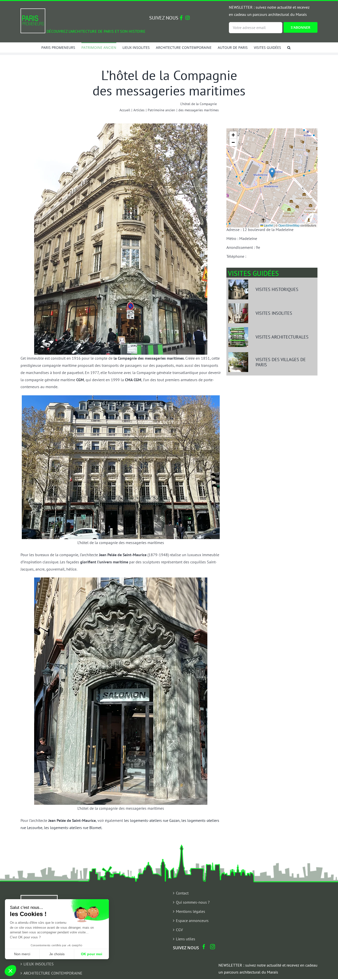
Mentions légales (190, 911)
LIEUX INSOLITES (39, 964)
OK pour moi (91, 954)
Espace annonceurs (192, 920)
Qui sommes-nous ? (193, 902)
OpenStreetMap (289, 225)
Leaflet (268, 225)
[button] (288, 47)
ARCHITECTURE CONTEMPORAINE (53, 973)
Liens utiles (185, 939)
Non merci (22, 954)
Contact (182, 893)
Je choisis (57, 954)
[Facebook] (203, 946)
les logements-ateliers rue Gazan (152, 820)
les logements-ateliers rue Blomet (72, 827)
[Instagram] (212, 946)
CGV (179, 930)
